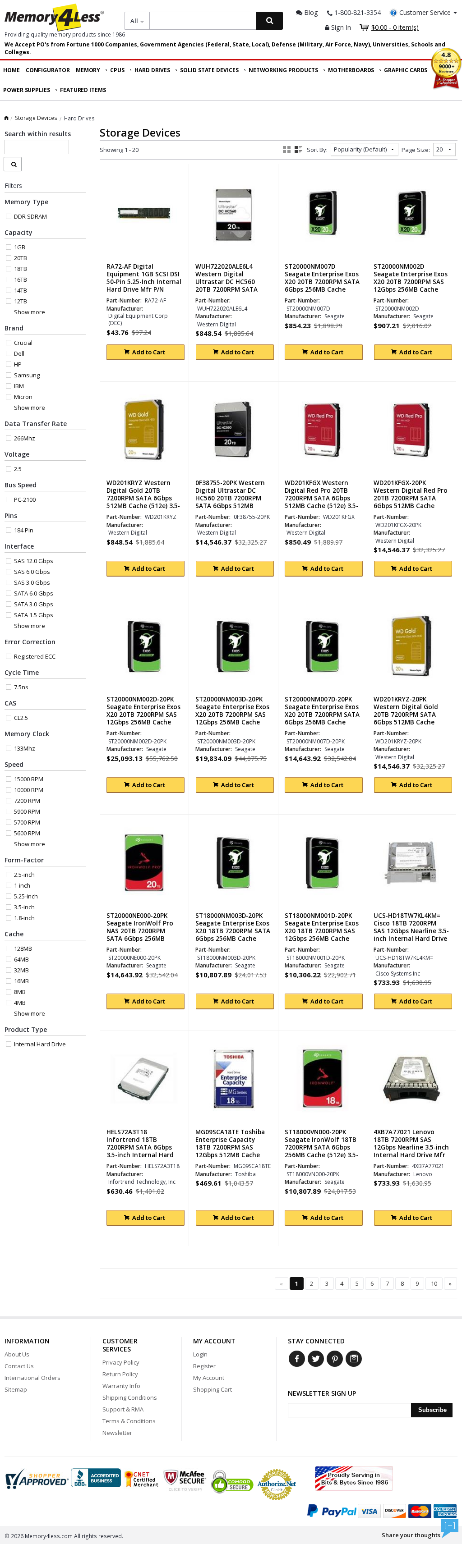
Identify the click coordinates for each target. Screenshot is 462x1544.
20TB (20, 258)
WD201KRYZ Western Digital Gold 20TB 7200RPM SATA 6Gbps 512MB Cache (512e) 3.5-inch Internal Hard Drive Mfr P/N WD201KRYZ (143, 502)
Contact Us (19, 1366)
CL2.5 (21, 718)
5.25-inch (26, 896)
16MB (21, 981)
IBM (19, 386)
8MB (20, 992)
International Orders (32, 1378)
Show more (29, 312)
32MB (21, 970)
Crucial (23, 343)
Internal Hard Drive (40, 1044)
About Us (17, 1354)
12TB (20, 301)
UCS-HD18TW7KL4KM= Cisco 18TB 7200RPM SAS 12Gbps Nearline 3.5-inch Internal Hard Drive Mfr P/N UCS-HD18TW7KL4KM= (411, 935)
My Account (208, 1378)
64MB (21, 959)
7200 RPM (27, 801)
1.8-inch (24, 918)
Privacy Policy (120, 1362)
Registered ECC (34, 656)
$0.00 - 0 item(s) (395, 27)
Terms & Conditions (129, 1421)
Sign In (340, 27)
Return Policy (120, 1374)
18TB (20, 269)
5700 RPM (27, 822)
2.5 (18, 469)
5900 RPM (27, 811)
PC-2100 (25, 499)
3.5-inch (24, 907)
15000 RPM (28, 779)
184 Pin (23, 530)
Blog (310, 12)
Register (204, 1366)
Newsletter (117, 1433)
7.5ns (21, 687)
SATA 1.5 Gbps (33, 615)
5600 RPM (27, 833)
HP (18, 364)
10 (434, 1283)
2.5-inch (24, 875)
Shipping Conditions (129, 1397)
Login (200, 1354)
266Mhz (24, 438)
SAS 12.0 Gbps (33, 561)
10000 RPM (28, 790)
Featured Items (83, 90)
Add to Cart (148, 352)
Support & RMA (122, 1409)
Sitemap (16, 1389)
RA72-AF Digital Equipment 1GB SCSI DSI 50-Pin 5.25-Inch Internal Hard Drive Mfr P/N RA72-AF (143, 282)
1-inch (22, 885)
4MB (20, 1003)
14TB (20, 290)
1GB (19, 247)
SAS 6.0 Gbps (32, 572)
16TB (20, 279)
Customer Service (425, 12)
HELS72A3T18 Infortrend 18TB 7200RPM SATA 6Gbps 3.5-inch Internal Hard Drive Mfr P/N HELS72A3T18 (140, 1151)
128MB (23, 948)
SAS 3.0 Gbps (32, 582)
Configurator (48, 70)
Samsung (27, 375)
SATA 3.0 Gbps (33, 604)
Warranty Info (121, 1386)
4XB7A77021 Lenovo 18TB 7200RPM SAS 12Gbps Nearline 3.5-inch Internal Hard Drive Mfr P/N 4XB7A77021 (411, 1147)
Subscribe (432, 1410)
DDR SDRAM (30, 216)
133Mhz (24, 748)
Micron (23, 397)
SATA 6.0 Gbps (33, 593)
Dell (19, 353)
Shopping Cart (212, 1389)
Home (11, 70)
